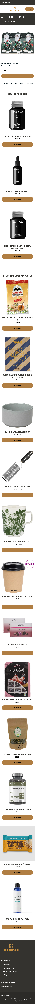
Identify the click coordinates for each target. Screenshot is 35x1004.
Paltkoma (7, 964)
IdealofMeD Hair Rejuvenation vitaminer (17, 136)
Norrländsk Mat (9, 968)
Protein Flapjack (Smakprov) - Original (17, 864)
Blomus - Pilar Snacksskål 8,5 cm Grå (17, 432)
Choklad (15, 63)
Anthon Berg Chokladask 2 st (17, 645)
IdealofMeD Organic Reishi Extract (17, 191)
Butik (29, 9)
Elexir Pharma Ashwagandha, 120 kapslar (17, 809)
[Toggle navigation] (3, 9)
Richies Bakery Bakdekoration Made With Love (17, 700)
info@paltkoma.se (6, 2)
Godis (10, 63)
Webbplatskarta (17, 1001)
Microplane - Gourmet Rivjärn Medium (17, 487)
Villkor (16, 999)
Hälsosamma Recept (10, 971)
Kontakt (10, 999)
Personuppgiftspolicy (25, 999)
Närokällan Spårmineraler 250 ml (17, 919)
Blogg (6, 975)
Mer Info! (17, 76)
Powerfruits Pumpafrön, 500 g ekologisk (17, 754)
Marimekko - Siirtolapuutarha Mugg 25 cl (17, 542)
